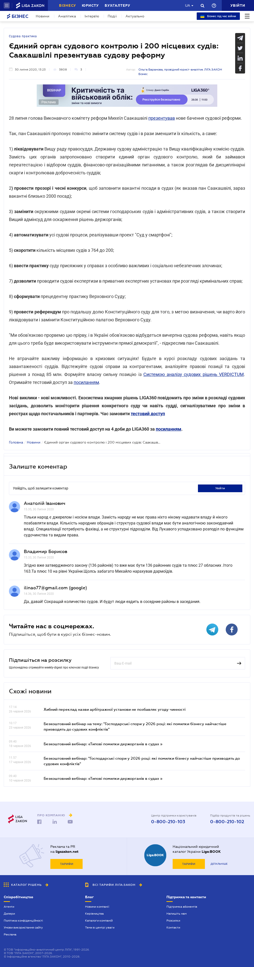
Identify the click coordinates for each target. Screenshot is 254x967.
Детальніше (219, 863)
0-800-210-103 (168, 821)
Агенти (9, 906)
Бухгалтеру (117, 5)
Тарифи (66, 864)
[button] (7, 5)
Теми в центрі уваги (99, 927)
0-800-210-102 (227, 821)
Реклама (10, 934)
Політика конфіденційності (23, 920)
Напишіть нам (176, 913)
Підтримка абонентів (181, 906)
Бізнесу (67, 5)
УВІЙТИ (220, 488)
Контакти (173, 927)
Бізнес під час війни (221, 16)
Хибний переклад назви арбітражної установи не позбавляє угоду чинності (115, 709)
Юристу (90, 5)
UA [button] (187, 5)
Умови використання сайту (23, 927)
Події (112, 16)
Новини (42, 16)
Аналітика (67, 16)
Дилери (9, 913)
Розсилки (173, 920)
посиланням (86, 382)
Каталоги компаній (99, 920)
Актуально (135, 16)
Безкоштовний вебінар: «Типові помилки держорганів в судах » (103, 744)
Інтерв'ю (92, 16)
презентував (161, 118)
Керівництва (94, 913)
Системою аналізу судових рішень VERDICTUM (193, 374)
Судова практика (23, 36)
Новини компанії (97, 906)
